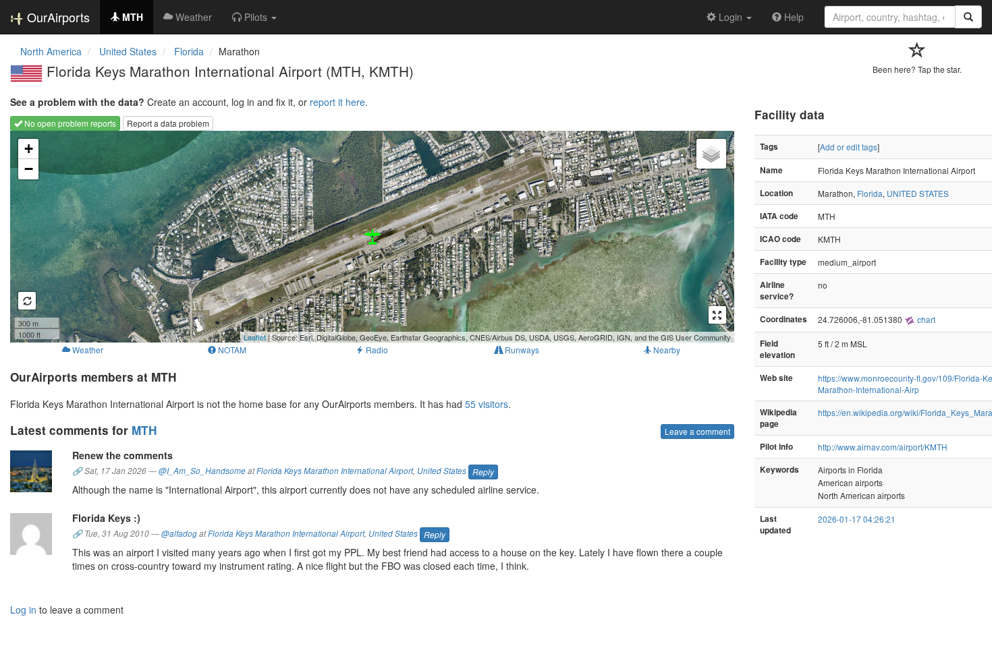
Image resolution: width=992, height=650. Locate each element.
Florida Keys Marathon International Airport (334, 470)
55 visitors (486, 404)
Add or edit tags (848, 146)
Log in (23, 609)
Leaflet (255, 337)
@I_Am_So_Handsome (202, 470)
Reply (483, 471)
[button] (254, 17)
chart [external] (925, 319)
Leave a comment (697, 431)
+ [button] (28, 148)
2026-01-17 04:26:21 (856, 519)
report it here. (339, 102)
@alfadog (179, 533)
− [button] (28, 168)
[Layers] (711, 154)
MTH (144, 430)
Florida (870, 193)
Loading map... (370, 237)
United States (441, 470)
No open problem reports (69, 123)
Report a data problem (168, 123)
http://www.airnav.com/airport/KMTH (882, 446)
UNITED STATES (918, 193)
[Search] (968, 16)
